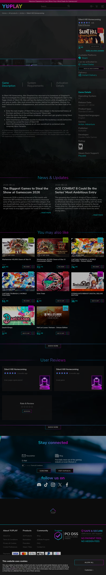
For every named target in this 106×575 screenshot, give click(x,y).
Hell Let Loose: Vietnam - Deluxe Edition (52, 327)
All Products (27, 536)
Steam (85, 58)
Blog (38, 536)
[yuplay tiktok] (46, 485)
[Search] (69, 6)
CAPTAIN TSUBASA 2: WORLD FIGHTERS (14, 294)
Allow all (89, 562)
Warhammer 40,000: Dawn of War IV (16, 259)
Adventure (90, 124)
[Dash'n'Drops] (18, 315)
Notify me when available (95, 51)
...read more (45, 212)
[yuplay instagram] (53, 485)
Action (22, 13)
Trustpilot (58, 530)
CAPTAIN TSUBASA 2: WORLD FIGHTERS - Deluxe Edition (83, 260)
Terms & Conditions (37, 465)
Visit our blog (64, 471)
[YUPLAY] (12, 6)
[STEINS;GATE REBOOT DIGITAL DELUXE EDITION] (87, 281)
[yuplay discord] (39, 485)
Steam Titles (27, 547)
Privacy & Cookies (9, 543)
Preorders (26, 543)
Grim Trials (41, 293)
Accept (34, 465)
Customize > (89, 570)
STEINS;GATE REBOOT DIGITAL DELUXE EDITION (87, 294)
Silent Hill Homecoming (15, 369)
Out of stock (95, 46)
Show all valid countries (91, 68)
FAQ (38, 543)
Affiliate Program (43, 540)
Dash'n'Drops (7, 327)
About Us (6, 536)
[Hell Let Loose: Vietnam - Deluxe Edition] (53, 315)
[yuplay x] (60, 485)
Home (4, 13)
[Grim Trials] (53, 281)
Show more (53, 346)
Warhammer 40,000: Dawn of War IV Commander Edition (51, 260)
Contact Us (41, 547)
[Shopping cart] (96, 6)
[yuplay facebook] (67, 485)
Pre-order (27, 266)
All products (13, 13)
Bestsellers (27, 540)
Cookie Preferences (10, 547)
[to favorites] (102, 46)
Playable (82, 155)
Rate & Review (84, 25)
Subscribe (44, 471)
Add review (27, 411)
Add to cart (60, 301)
